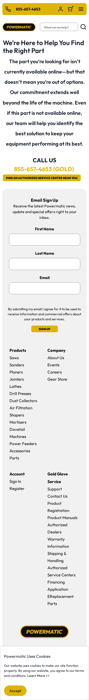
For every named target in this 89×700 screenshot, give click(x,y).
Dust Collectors (23, 400)
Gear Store (57, 379)
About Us (55, 357)
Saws (14, 357)
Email (45, 277)
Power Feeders (23, 443)
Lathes (15, 386)
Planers (16, 371)
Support (54, 488)
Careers (54, 371)
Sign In (15, 481)
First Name (44, 228)
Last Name (44, 253)
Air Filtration (20, 407)
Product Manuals (62, 517)
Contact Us (57, 496)
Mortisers (17, 422)
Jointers (16, 379)
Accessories (19, 450)
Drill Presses (20, 393)
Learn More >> (38, 676)
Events (53, 364)
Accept (15, 690)
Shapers (16, 414)
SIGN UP (44, 329)
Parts (14, 457)
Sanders (16, 364)
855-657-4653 (28, 9)
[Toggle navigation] (81, 9)
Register (16, 488)
